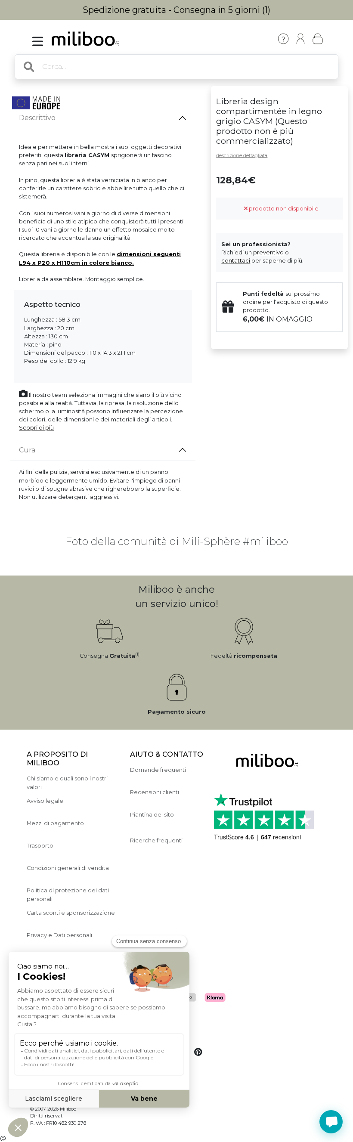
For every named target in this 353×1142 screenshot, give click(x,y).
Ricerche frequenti (156, 840)
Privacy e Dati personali (59, 935)
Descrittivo (37, 118)
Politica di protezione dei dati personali (68, 894)
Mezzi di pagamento (55, 823)
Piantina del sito (152, 814)
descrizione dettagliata (241, 155)
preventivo (268, 252)
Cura (27, 450)
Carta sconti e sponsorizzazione (71, 913)
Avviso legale (45, 801)
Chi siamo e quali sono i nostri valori (67, 782)
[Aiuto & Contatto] (283, 39)
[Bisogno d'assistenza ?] (331, 1121)
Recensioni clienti (154, 792)
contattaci (235, 260)
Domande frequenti (158, 770)
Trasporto (40, 845)
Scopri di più (36, 427)
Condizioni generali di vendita (68, 868)
